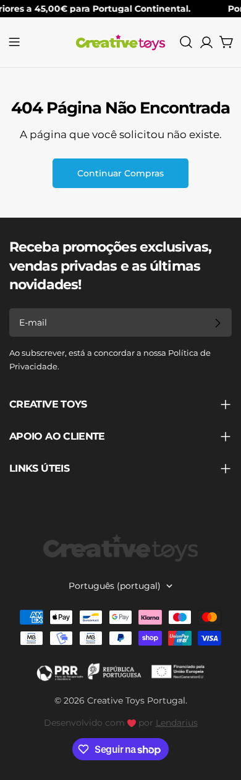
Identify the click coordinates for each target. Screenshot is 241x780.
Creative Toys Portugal (136, 700)
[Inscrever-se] (217, 323)
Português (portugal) (115, 585)
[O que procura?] (186, 42)
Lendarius (177, 722)
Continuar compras (120, 173)
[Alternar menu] (14, 42)
